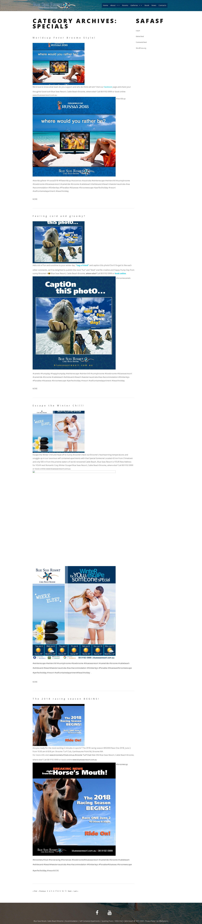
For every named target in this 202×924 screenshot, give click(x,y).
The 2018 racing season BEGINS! (66, 698)
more (35, 199)
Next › (70, 891)
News (154, 5)
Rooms (125, 5)
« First (35, 891)
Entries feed (140, 36)
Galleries (134, 5)
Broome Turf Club (83, 755)
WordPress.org (141, 48)
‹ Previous (42, 891)
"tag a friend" (82, 265)
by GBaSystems (162, 921)
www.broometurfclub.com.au (62, 755)
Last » (76, 891)
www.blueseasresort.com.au (84, 759)
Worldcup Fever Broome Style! (64, 37)
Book (147, 5)
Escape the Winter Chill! (59, 405)
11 (66, 891)
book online (120, 273)
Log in (138, 31)
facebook (108, 87)
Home (105, 5)
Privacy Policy (150, 921)
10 (63, 891)
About (113, 5)
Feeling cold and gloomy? (59, 216)
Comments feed (141, 42)
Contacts (162, 5)
